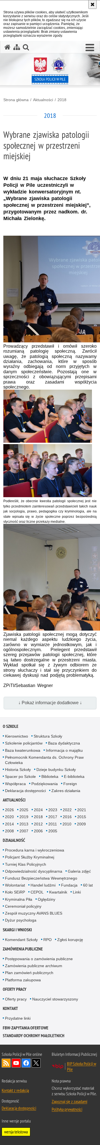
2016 (67, 817)
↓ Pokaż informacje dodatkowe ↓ (50, 702)
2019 (23, 817)
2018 (62, 100)
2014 (9, 824)
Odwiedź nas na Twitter (36, 1063)
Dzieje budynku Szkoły (56, 769)
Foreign (70, 783)
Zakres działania (65, 790)
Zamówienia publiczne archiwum (33, 966)
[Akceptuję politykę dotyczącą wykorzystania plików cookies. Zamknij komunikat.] (92, 4)
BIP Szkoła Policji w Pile (81, 1066)
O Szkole (10, 726)
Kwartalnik (58, 892)
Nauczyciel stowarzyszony (55, 999)
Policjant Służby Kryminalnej (29, 857)
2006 (38, 831)
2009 (81, 824)
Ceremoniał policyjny (23, 906)
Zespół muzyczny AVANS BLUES (33, 913)
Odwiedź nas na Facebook (26, 1063)
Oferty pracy (14, 989)
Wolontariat (15, 885)
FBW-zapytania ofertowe (25, 1028)
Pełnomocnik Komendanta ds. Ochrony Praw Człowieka (44, 760)
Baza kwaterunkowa (22, 750)
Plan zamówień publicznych (29, 972)
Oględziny (46, 899)
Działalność (14, 840)
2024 (38, 810)
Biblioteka (49, 776)
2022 (67, 810)
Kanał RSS (6, 1063)
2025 (23, 810)
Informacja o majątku (64, 750)
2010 (66, 824)
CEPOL (37, 892)
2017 (52, 817)
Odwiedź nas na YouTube (16, 1063)
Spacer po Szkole (20, 776)
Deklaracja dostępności (25, 790)
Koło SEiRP (15, 892)
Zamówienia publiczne (23, 949)
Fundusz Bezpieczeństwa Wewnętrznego (41, 878)
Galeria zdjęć (79, 871)
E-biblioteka (74, 776)
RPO (47, 939)
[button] (90, 48)
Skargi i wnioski (17, 930)
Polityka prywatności (67, 1109)
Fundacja (69, 885)
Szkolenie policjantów (23, 743)
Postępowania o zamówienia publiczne (39, 959)
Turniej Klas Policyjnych (25, 864)
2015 (81, 817)
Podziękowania (44, 783)
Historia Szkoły (18, 769)
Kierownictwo (16, 736)
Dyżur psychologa (20, 920)
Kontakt (10, 1008)
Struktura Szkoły (48, 736)
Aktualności (43, 100)
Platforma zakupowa (23, 980)
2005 (52, 831)
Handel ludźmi (43, 885)
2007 (23, 831)
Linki (77, 892)
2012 (38, 824)
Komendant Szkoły (21, 939)
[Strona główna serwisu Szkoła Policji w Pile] (7, 47)
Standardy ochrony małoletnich (33, 1036)
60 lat (88, 885)
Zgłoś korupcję (70, 939)
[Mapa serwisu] (16, 47)
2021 (81, 810)
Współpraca (15, 783)
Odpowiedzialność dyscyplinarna (33, 871)
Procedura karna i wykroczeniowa (34, 850)
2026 (9, 810)
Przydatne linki (18, 1018)
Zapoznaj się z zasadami (69, 1101)
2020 (9, 817)
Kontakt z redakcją (15, 1090)
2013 (23, 824)
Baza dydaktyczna (64, 743)
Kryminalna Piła (18, 899)
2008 (9, 831)
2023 (52, 810)
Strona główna (16, 100)
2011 (52, 824)
